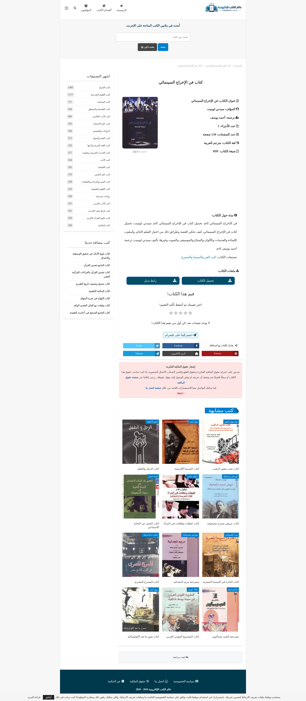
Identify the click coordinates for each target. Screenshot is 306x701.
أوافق (49, 697)
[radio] (190, 314)
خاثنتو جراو (233, 589)
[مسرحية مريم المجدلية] (180, 555)
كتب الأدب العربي (101, 203)
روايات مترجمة (103, 196)
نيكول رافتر (193, 476)
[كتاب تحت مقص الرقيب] (220, 442)
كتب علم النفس (102, 174)
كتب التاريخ (104, 87)
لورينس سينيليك (230, 476)
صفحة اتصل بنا (153, 388)
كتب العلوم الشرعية (100, 94)
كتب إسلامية (104, 225)
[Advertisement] (180, 183)
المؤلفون (86, 10)
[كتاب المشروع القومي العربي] (180, 609)
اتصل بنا (159, 681)
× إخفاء (181, 393)
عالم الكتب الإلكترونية (160, 689)
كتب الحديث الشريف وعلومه (96, 152)
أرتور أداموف (152, 421)
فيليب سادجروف (150, 535)
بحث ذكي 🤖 (147, 47)
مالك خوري (193, 589)
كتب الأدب (105, 160)
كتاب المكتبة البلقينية (99, 291)
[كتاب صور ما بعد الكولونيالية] (140, 609)
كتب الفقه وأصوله (101, 138)
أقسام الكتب (104, 10)
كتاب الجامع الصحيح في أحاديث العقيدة (90, 312)
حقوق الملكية (137, 681)
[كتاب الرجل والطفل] (140, 442)
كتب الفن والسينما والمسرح (198, 257)
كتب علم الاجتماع (102, 123)
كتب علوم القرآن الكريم (98, 218)
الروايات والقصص (101, 131)
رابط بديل (150, 280)
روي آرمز (194, 421)
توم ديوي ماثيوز (231, 421)
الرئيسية (121, 10)
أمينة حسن (153, 476)
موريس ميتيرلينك (190, 535)
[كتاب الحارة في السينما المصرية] (220, 555)
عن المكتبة (114, 681)
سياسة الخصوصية (183, 681)
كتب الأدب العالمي (101, 116)
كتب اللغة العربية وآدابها (98, 145)
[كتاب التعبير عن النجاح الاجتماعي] (140, 496)
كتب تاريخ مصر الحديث (99, 210)
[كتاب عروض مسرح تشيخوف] (220, 496)
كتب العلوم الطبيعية (100, 189)
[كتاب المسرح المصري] (140, 555)
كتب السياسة (103, 102)
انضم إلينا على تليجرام (179, 335)
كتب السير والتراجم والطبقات (95, 181)
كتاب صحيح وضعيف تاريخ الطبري (93, 284)
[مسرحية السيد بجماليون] (220, 609)
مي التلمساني (231, 535)
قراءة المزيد (34, 697)
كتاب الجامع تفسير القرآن (97, 265)
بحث (163, 47)
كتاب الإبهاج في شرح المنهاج (95, 298)
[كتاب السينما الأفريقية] (180, 442)
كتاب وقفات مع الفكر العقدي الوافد (92, 305)
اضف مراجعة (179, 657)
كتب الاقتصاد (104, 167)
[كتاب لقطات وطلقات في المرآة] (180, 496)
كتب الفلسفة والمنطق (99, 109)
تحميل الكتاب (205, 280)
